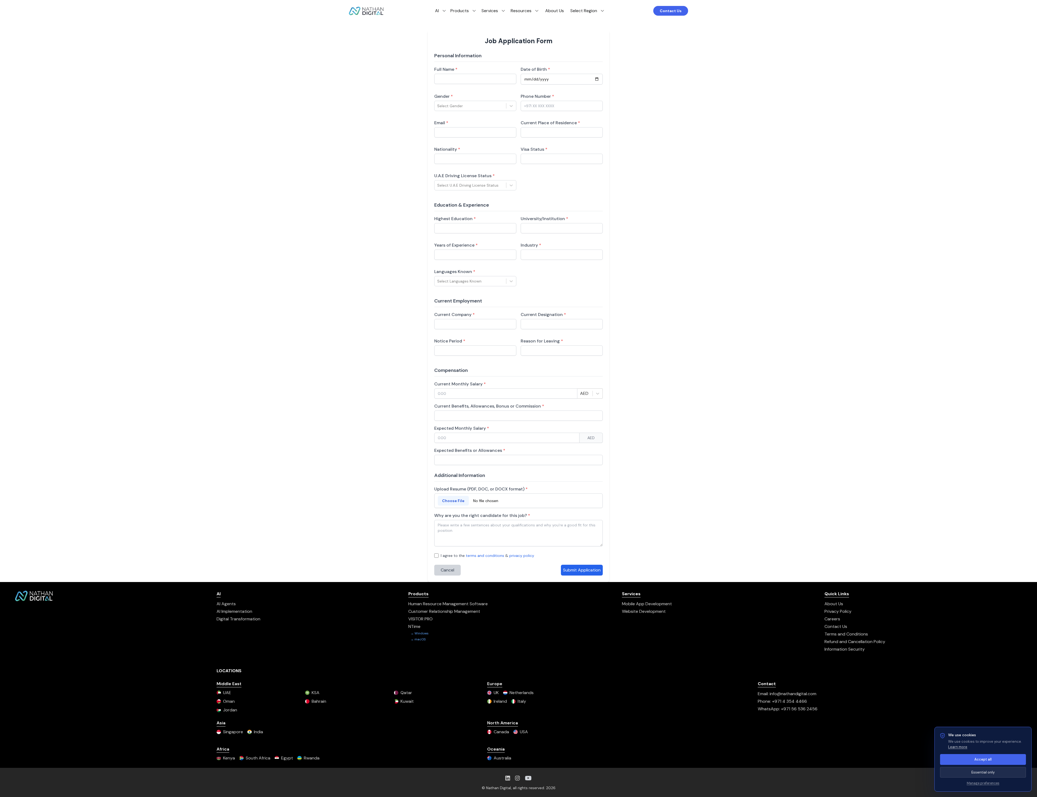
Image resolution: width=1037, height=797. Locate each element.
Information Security (844, 649)
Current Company (454, 314)
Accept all (983, 759)
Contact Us (671, 10)
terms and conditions (485, 555)
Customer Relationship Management (444, 611)
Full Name (445, 69)
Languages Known (454, 271)
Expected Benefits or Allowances (469, 450)
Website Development (644, 611)
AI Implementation (234, 611)
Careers (832, 619)
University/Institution (544, 218)
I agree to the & (487, 555)
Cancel (447, 570)
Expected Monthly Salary (461, 428)
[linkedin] (507, 778)
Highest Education (455, 218)
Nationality (447, 149)
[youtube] (528, 778)
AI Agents (226, 604)
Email (441, 123)
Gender (443, 96)
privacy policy (521, 555)
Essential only (983, 772)
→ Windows (419, 633)
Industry (531, 245)
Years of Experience (456, 245)
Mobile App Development (647, 604)
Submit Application (582, 570)
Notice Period (449, 341)
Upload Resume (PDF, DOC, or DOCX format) (481, 489)
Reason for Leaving (542, 341)
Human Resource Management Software (448, 604)
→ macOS (418, 639)
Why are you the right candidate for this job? (482, 515)
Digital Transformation (238, 619)
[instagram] (517, 778)
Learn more (957, 747)
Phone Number (537, 96)
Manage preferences (983, 783)
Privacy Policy (837, 611)
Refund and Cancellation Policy (854, 641)
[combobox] (437, 106)
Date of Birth (535, 69)
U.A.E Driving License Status (464, 176)
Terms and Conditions (846, 634)
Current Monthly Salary (460, 384)
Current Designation (543, 314)
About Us (554, 11)
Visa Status (534, 149)
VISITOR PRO (420, 619)
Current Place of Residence (550, 123)
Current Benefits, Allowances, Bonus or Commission (489, 406)
